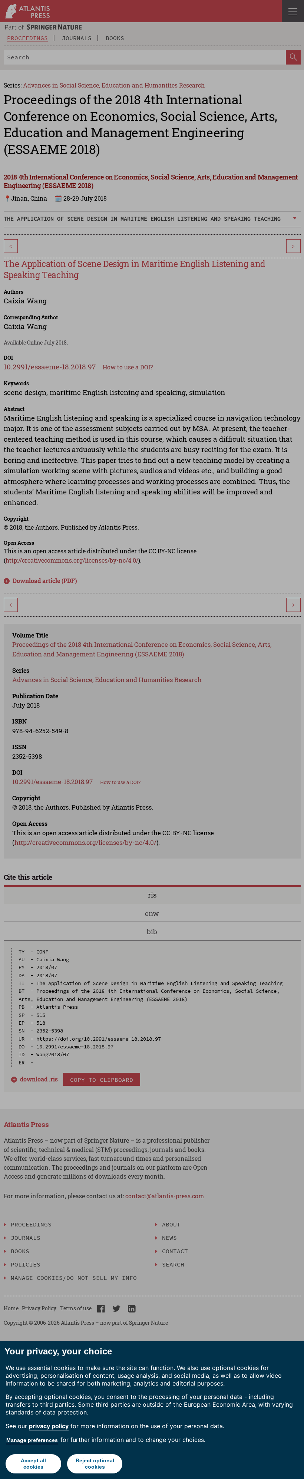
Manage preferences (32, 1440)
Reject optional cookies (95, 1463)
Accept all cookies (33, 1463)
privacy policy (49, 1426)
